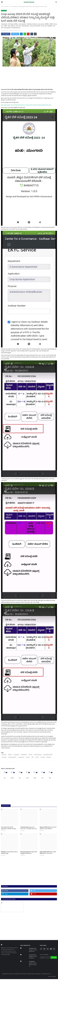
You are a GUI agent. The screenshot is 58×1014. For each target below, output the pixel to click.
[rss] (54, 949)
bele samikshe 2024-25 (47, 754)
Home (2, 6)
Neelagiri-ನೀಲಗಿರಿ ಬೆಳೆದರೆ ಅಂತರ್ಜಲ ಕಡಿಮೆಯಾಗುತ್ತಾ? (9, 852)
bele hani (30, 754)
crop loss (28, 757)
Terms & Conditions (52, 976)
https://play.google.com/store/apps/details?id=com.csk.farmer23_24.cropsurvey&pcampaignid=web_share (26, 105)
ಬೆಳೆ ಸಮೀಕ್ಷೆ (42, 757)
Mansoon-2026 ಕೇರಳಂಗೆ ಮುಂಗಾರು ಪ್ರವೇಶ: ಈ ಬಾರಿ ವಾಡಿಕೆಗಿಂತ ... (48, 827)
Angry (35, 777)
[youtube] (51, 949)
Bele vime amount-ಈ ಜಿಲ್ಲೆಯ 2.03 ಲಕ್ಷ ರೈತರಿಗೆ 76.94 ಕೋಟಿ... (28, 852)
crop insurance (21, 757)
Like (5, 777)
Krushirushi (4, 754)
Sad (42, 777)
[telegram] (47, 949)
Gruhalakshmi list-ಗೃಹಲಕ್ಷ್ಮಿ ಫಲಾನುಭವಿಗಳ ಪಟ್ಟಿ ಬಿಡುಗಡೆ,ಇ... (33, 950)
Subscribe (54, 957)
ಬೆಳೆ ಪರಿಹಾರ (49, 757)
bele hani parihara (37, 754)
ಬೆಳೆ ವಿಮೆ (37, 757)
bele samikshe (24, 754)
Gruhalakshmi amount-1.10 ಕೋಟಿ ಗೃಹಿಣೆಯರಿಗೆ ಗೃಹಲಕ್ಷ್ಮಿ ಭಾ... (32, 964)
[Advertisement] (29, 77)
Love (20, 777)
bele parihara (16, 754)
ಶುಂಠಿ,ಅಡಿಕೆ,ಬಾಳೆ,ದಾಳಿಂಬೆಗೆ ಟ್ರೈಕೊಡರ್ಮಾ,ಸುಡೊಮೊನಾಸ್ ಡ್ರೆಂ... (9, 827)
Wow (50, 777)
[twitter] (44, 949)
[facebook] (41, 949)
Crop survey (4, 757)
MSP (32, 757)
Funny (27, 777)
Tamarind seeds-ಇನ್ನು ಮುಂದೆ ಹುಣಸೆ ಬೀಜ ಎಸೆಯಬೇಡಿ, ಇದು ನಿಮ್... (28, 827)
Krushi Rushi (6, 6)
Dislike (12, 777)
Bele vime (10, 754)
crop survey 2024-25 (12, 757)
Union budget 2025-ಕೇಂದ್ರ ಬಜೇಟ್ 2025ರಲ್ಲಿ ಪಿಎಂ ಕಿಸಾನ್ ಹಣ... (48, 852)
